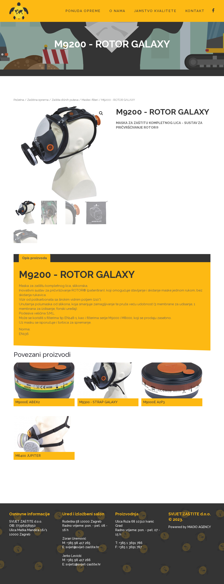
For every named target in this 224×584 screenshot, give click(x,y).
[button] (101, 113)
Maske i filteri (90, 99)
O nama (117, 11)
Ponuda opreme (83, 11)
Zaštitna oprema (38, 99)
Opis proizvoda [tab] (34, 258)
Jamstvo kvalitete (155, 11)
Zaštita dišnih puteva (65, 99)
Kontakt (195, 11)
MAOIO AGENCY (199, 527)
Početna (19, 99)
